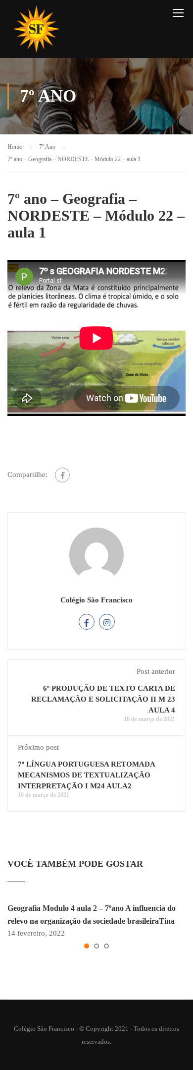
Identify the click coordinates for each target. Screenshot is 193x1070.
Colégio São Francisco (96, 600)
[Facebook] (62, 475)
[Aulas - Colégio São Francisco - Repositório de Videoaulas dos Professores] (36, 31)
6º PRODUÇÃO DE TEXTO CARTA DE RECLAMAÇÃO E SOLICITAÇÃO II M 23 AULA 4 (103, 699)
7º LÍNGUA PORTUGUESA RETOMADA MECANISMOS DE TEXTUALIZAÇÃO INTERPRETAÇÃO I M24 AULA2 (86, 775)
